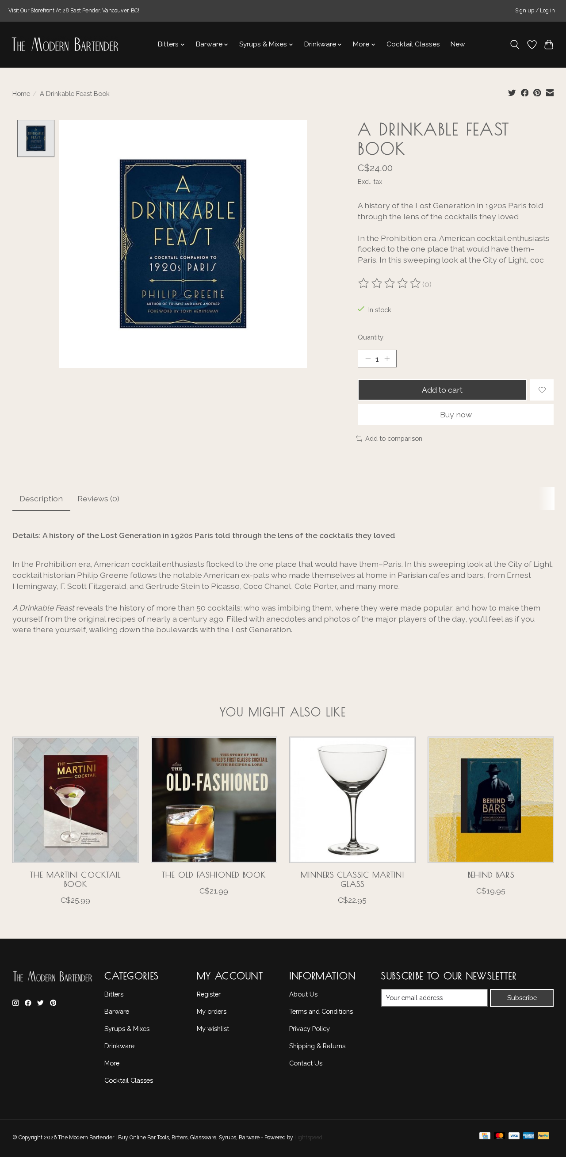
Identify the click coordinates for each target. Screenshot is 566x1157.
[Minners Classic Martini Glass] (352, 800)
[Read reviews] (390, 284)
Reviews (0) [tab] (98, 498)
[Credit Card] (484, 1138)
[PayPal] (543, 1138)
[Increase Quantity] (387, 358)
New (458, 44)
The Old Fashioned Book (214, 874)
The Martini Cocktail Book (75, 879)
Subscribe (522, 997)
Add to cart (442, 389)
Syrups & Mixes (126, 1028)
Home (21, 93)
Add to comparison (393, 438)
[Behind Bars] (491, 800)
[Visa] (514, 1138)
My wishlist (213, 1028)
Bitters (113, 994)
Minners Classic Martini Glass (352, 879)
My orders (211, 1011)
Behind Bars (490, 874)
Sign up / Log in (535, 11)
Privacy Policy (309, 1028)
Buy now (456, 414)
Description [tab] (41, 498)
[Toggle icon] (514, 45)
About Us (303, 994)
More (111, 1063)
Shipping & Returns (317, 1046)
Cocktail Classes (413, 44)
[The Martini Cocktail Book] (76, 800)
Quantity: (371, 337)
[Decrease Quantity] (368, 358)
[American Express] (529, 1138)
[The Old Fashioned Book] (214, 800)
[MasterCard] (499, 1138)
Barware (116, 1011)
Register (209, 994)
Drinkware (119, 1046)
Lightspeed (308, 1137)
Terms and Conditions (321, 1011)
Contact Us (305, 1063)
